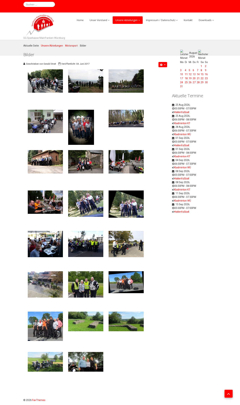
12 (190, 74)
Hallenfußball (181, 112)
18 (186, 78)
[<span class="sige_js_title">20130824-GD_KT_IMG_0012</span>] (45, 80)
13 (194, 74)
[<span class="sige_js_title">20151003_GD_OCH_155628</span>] (45, 284)
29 (202, 82)
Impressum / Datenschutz (160, 20)
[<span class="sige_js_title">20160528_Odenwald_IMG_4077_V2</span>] (45, 326)
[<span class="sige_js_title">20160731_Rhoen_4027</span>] (85, 361)
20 (194, 78)
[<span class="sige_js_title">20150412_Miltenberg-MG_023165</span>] (126, 118)
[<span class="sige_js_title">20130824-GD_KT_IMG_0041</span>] (45, 121)
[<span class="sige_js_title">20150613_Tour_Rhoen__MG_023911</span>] (85, 161)
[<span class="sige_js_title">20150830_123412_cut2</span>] (126, 203)
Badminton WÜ (182, 134)
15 (202, 74)
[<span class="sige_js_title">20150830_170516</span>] (45, 243)
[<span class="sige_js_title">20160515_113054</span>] (85, 284)
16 (206, 74)
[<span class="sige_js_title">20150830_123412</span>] (85, 203)
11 (186, 74)
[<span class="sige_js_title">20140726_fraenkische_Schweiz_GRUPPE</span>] (81, 127)
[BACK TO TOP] (229, 394)
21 (198, 78)
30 (206, 82)
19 (190, 78)
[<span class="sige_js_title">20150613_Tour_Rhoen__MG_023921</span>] (45, 201)
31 (181, 86)
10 (181, 74)
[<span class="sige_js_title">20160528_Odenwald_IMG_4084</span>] (126, 321)
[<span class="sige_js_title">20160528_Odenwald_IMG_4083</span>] (85, 321)
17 (181, 78)
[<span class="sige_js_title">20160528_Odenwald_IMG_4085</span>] (45, 361)
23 (206, 78)
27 (194, 82)
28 (198, 82)
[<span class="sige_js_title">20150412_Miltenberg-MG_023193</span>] (45, 161)
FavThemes (38, 400)
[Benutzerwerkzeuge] (162, 64)
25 (186, 82)
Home (80, 20)
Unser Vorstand (98, 20)
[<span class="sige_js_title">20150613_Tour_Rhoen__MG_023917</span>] (126, 161)
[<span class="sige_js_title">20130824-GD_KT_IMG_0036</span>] (126, 80)
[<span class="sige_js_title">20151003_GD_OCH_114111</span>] (126, 243)
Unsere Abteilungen (126, 20)
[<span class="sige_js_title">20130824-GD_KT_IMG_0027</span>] (85, 80)
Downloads (205, 20)
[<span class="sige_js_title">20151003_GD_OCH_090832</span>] (85, 243)
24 (181, 82)
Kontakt (188, 20)
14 (198, 74)
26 (190, 82)
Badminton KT (182, 123)
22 (202, 78)
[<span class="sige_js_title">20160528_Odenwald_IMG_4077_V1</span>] (126, 282)
